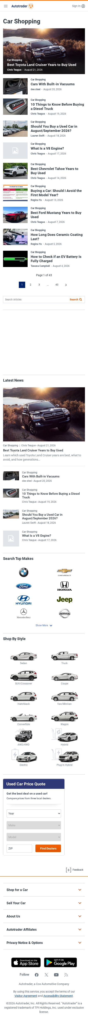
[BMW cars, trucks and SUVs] (23, 572)
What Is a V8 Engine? (47, 148)
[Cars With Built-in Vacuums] (15, 86)
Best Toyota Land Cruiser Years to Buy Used (41, 65)
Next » (66, 285)
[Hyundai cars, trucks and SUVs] (23, 599)
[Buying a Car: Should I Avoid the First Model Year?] (15, 193)
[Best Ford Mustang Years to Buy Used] (15, 215)
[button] (78, 6)
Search (74, 299)
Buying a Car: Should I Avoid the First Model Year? (56, 193)
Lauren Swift (37, 135)
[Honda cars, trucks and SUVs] (64, 586)
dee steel (35, 89)
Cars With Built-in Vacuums (53, 84)
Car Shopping (14, 60)
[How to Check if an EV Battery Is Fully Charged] (15, 259)
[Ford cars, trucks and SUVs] (23, 586)
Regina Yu (36, 200)
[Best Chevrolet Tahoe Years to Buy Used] (15, 171)
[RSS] (66, 974)
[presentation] (59, 962)
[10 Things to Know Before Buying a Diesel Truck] (15, 107)
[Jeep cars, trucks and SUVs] (64, 599)
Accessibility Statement (58, 995)
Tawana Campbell (40, 266)
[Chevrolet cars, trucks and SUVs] (64, 572)
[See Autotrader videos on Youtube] (56, 974)
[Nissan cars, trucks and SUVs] (64, 613)
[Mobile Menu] (5, 6)
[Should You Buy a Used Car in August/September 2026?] (15, 128)
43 (56, 284)
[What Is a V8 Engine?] (15, 150)
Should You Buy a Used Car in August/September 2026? (54, 128)
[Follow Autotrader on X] (46, 974)
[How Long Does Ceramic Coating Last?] (15, 237)
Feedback (77, 869)
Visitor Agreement (26, 995)
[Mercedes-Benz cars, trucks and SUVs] (23, 613)
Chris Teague (14, 69)
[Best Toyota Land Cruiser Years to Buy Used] (44, 414)
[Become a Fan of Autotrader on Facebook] (36, 974)
